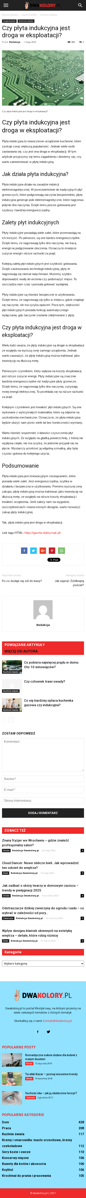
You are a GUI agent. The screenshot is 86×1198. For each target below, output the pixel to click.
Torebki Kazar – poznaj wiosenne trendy (51, 1074)
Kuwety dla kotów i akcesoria (24, 1164)
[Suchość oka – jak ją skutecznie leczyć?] (12, 1098)
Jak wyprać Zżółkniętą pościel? (69, 583)
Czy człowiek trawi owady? (44, 681)
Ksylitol (7, 1170)
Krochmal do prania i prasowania (26, 1176)
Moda (29, 1063)
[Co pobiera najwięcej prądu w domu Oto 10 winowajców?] (12, 667)
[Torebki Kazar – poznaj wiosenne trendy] (12, 1079)
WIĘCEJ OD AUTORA (21, 651)
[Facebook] (38, 1032)
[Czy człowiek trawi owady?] (12, 686)
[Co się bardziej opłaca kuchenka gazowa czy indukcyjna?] (12, 705)
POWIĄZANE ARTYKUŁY (24, 644)
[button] (80, 5)
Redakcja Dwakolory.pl (25, 850)
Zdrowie (30, 1097)
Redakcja (14, 41)
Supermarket (9, 21)
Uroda (6, 850)
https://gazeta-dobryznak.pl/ (42, 532)
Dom (5, 873)
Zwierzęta (8, 918)
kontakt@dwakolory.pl (57, 1021)
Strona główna (10, 14)
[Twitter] (48, 1032)
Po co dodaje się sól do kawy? (22, 581)
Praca (6, 1128)
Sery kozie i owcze (16, 1152)
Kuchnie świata (26, 21)
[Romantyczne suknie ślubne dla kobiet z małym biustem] (12, 1060)
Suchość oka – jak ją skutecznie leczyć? (51, 1093)
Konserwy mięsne (15, 1158)
